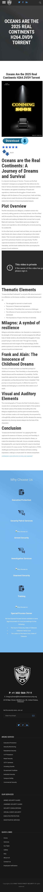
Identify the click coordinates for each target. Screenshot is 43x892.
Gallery (6, 850)
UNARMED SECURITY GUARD (13, 804)
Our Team (7, 846)
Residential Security (10, 750)
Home (5, 838)
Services (6, 842)
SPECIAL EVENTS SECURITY (12, 812)
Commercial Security (10, 782)
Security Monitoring (10, 747)
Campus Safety (8, 778)
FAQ (5, 854)
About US (7, 858)
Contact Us (7, 861)
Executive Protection (10, 743)
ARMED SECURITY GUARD (12, 800)
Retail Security (8, 758)
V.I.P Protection (8, 754)
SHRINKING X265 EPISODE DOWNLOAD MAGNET (17, 456)
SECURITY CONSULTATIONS (12, 808)
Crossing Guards (9, 766)
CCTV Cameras (8, 762)
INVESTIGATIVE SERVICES (12, 820)
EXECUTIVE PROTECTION (11, 816)
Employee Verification (10, 865)
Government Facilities (10, 770)
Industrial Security (9, 774)
